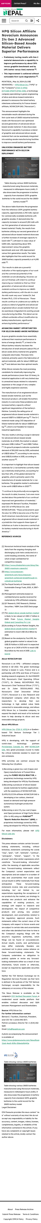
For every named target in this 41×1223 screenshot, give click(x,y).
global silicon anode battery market (23, 613)
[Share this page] (37, 20)
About (10, 1209)
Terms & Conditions (31, 1214)
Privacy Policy (32, 1219)
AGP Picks (5, 4)
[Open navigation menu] (4, 20)
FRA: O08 (21, 91)
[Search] (26, 20)
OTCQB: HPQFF (9, 91)
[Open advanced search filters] (31, 20)
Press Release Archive (24, 1209)
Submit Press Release (11, 1214)
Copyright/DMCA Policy (13, 1219)
